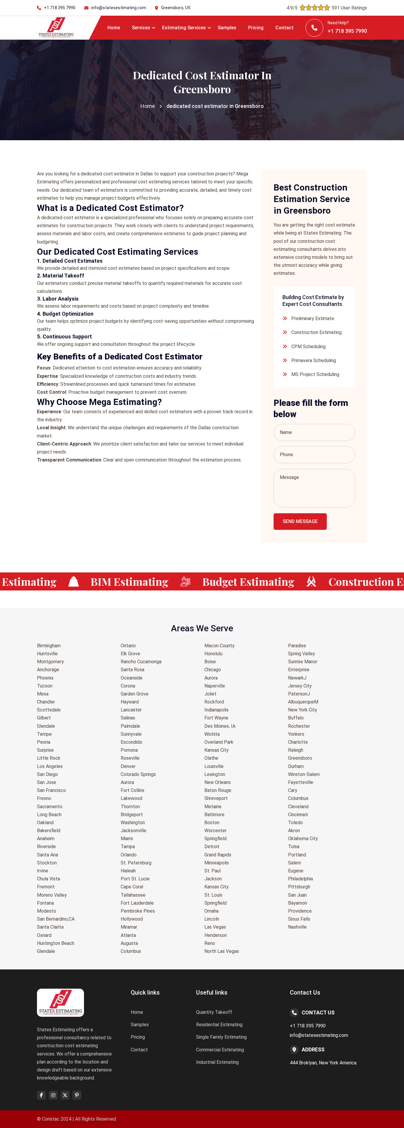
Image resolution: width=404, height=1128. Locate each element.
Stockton (47, 863)
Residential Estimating (219, 1024)
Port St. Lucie (135, 879)
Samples (227, 27)
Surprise (45, 750)
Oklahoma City (303, 838)
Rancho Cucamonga (141, 661)
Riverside (46, 846)
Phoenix (45, 678)
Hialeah (128, 871)
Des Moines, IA (219, 726)
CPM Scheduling (308, 346)
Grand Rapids (217, 855)
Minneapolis (216, 863)
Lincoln (211, 919)
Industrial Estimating (217, 1062)
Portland (297, 855)
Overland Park (218, 742)
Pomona (129, 750)
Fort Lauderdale (137, 903)
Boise (210, 661)
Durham (296, 766)
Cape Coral (132, 887)
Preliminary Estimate (312, 318)
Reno (209, 943)
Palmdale (130, 726)
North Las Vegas (221, 951)
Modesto (46, 911)
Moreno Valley (52, 895)
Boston (211, 822)
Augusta (129, 943)
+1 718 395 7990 (59, 7)
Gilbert (44, 718)
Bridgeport (132, 814)
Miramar (129, 927)
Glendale (46, 726)
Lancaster (131, 710)
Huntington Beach (55, 943)
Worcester (215, 830)
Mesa (43, 694)
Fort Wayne (216, 718)
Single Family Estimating (221, 1037)
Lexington (214, 774)
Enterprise (298, 669)
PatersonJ (299, 694)
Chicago (212, 669)
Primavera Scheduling (313, 360)
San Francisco (51, 790)
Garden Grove (134, 694)
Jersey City (300, 686)
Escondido (131, 742)
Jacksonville (133, 830)
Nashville (297, 927)
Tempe (44, 734)
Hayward (130, 702)
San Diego (47, 774)
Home (113, 27)
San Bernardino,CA (56, 919)
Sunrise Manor (302, 661)
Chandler (46, 702)
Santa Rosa (132, 669)
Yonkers (296, 734)
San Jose (46, 782)
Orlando (129, 855)
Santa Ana (47, 855)
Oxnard (44, 935)
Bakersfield (48, 830)
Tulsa (293, 846)
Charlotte (298, 742)
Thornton (130, 806)
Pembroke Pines (138, 911)
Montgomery (50, 661)
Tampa (128, 846)
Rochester (299, 726)
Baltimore (214, 814)
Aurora (127, 782)
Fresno (44, 798)
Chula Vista (48, 879)
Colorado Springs (138, 774)
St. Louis (213, 895)
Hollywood (132, 919)
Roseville (130, 758)
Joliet (210, 694)
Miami (127, 838)
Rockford (214, 702)
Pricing (256, 27)
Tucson (44, 686)
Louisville (214, 766)
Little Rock (48, 758)
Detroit (211, 846)
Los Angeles (50, 766)
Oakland (45, 822)
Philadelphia (300, 879)
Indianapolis (216, 710)
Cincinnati (298, 814)
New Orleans (217, 782)
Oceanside (132, 678)
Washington (133, 822)
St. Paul (212, 871)
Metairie (213, 806)
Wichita (212, 734)
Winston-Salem (304, 774)
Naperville (214, 686)
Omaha (211, 911)
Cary (292, 790)
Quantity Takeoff (214, 1012)
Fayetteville (300, 782)
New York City (302, 710)
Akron (294, 830)
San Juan (297, 895)
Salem (294, 863)
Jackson (213, 879)
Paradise (297, 645)
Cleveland (298, 806)
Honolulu (213, 653)
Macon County (219, 645)
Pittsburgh (299, 887)
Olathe (211, 758)
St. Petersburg (136, 863)
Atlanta (128, 935)
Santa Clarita (50, 927)
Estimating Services (184, 27)
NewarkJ (297, 678)
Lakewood (131, 798)
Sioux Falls (299, 919)
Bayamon (297, 903)
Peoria (43, 742)
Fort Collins (132, 790)
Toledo (295, 822)
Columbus (131, 951)
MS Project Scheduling (315, 374)
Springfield (215, 838)
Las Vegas (215, 927)
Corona (128, 686)
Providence (300, 911)
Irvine (42, 871)
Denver (128, 766)
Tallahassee (133, 895)
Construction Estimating (316, 332)
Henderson (215, 935)
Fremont (46, 887)
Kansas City (216, 750)
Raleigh (295, 750)
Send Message (300, 521)
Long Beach (49, 814)
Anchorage (48, 669)
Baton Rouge (217, 790)
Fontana (45, 903)
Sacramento (49, 806)
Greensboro (300, 758)
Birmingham (49, 645)
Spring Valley (301, 653)
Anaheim (45, 838)
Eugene (295, 871)
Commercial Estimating (220, 1050)
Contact (284, 27)
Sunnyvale (131, 734)
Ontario (128, 645)
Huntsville (47, 653)
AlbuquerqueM (303, 702)
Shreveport (216, 798)
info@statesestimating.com (118, 7)
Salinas (128, 718)
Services (141, 27)
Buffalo (296, 718)
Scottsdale (49, 710)
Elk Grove (130, 653)
